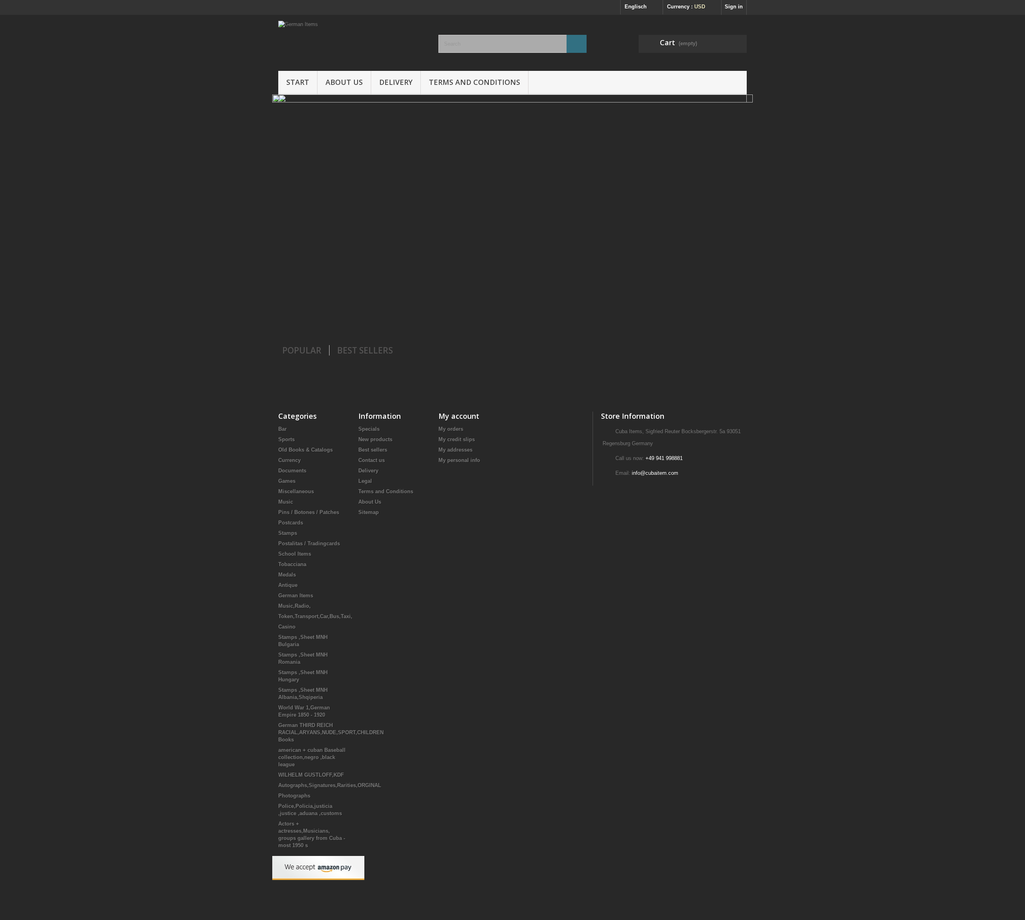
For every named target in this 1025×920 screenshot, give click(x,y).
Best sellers (372, 450)
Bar (282, 429)
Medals (287, 575)
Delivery (395, 82)
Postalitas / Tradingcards (309, 543)
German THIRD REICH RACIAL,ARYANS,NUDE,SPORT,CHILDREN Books (331, 732)
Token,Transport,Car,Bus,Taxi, (315, 616)
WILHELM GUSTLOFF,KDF (311, 775)
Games (286, 481)
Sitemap (368, 512)
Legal (365, 481)
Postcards (290, 523)
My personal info (459, 460)
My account (458, 416)
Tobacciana (292, 564)
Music (285, 502)
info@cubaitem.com (655, 473)
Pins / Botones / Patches (308, 512)
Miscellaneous (296, 491)
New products (375, 439)
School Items (294, 554)
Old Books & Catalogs (305, 450)
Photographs (294, 796)
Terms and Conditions (474, 82)
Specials (369, 429)
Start (297, 82)
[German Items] (352, 41)
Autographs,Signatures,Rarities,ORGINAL (329, 785)
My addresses (455, 450)
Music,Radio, (294, 606)
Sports (286, 439)
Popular (302, 350)
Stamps (287, 533)
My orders (450, 429)
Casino (286, 627)
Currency (289, 460)
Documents (292, 471)
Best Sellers (365, 350)
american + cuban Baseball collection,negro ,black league (312, 757)
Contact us (371, 460)
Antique (287, 585)
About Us (344, 82)
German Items (295, 596)
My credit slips (456, 439)
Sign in (734, 7)
